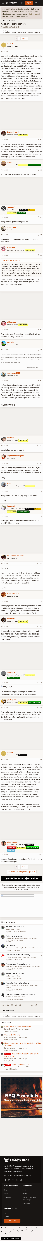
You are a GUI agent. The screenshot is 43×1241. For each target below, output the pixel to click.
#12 (41, 491)
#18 (41, 707)
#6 (41, 255)
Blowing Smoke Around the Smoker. (24, 938)
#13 (41, 516)
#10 (41, 445)
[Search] (40, 3)
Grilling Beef (8, 1061)
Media (25, 1194)
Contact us (7, 1197)
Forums (6, 1194)
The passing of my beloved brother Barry (21, 994)
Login (5, 1213)
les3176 (5, 27)
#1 (41, 51)
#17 (41, 682)
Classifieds (26, 1203)
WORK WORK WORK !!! (15, 927)
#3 (41, 170)
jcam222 (8, 997)
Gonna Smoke (10, 948)
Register (6, 1217)
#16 (41, 626)
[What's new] (36, 3)
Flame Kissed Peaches (20, 1064)
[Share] (38, 51)
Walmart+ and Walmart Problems (18, 964)
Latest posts (6, 1023)
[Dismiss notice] (40, 9)
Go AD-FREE (12, 1221)
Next (23, 38)
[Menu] (2, 3)
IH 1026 (8, 957)
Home (6, 1190)
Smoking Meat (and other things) (29, 1199)
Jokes (18, 929)
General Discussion (19, 997)
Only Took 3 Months (12, 1035)
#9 (41, 380)
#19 (41, 760)
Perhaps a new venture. (14, 936)
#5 (41, 235)
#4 (41, 217)
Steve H (8, 938)
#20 (40, 854)
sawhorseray (10, 929)
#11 (41, 463)
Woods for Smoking (11, 1031)
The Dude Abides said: (10, 260)
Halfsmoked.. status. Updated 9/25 (19, 955)
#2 (41, 140)
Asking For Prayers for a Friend (17, 983)
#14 (41, 563)
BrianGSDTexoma (12, 985)
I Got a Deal (10, 945)
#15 (41, 601)
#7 (41, 329)
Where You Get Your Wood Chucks (17, 1027)
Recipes (25, 1190)
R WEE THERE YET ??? (15, 974)
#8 (41, 350)
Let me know (34, 14)
